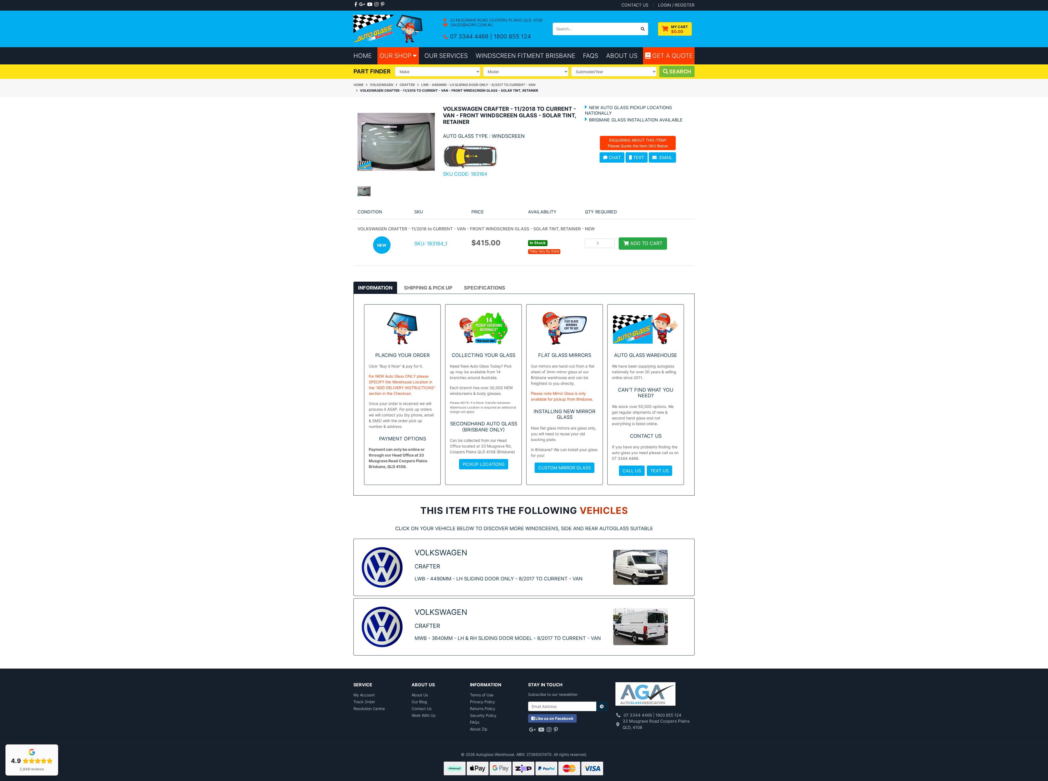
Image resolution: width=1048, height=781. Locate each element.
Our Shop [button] (396, 55)
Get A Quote (672, 55)
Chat (614, 157)
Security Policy (483, 715)
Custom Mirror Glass (564, 467)
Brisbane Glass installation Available (636, 120)
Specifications (484, 288)
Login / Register (676, 5)
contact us (634, 5)
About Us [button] (622, 55)
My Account (364, 695)
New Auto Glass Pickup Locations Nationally (628, 110)
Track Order (364, 701)
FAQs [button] (590, 55)
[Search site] (643, 29)
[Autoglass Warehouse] (388, 28)
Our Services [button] (446, 55)
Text (638, 157)
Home (362, 55)
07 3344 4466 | (472, 36)
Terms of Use (481, 695)
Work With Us (423, 715)
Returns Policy (482, 708)
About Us (420, 695)
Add (645, 243)
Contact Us (421, 708)
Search (679, 71)
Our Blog (419, 701)
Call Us (632, 470)
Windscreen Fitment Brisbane (525, 55)
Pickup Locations (484, 464)
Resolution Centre (369, 708)
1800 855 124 (512, 36)
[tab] (375, 288)
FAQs (474, 722)
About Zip (478, 729)
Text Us (659, 470)
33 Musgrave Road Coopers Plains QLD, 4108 (496, 20)
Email (664, 157)
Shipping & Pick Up (428, 288)
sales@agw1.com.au (471, 24)
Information (375, 288)
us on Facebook (554, 718)
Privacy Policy (482, 701)
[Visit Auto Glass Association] (645, 694)
